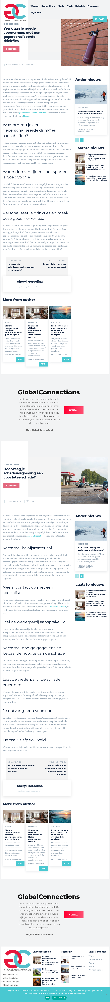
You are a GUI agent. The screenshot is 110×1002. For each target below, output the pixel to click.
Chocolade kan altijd (77, 958)
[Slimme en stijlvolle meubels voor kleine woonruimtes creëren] (37, 312)
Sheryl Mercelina (30, 281)
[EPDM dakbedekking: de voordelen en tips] (37, 972)
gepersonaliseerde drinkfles (32, 113)
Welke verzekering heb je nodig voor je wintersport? (90, 112)
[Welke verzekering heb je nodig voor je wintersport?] (91, 94)
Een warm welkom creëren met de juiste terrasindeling (50, 981)
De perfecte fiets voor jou (77, 967)
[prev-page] (77, 140)
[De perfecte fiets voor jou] (65, 969)
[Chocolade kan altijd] (65, 960)
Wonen (8, 322)
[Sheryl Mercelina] (10, 284)
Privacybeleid (59, 998)
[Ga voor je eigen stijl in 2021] (65, 979)
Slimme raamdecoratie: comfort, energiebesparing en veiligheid (13, 330)
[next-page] (82, 140)
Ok (47, 998)
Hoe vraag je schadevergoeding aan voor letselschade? (21, 267)
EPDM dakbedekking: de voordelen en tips (50, 971)
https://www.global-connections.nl (29, 287)
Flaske (26, 116)
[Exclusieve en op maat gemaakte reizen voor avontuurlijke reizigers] (60, 312)
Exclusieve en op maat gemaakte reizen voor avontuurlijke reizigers (59, 330)
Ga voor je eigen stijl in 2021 (77, 976)
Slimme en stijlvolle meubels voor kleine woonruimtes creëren (96, 167)
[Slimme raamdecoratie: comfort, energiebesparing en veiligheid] (13, 312)
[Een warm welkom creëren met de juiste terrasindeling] (37, 982)
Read (20, 359)
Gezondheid (82, 107)
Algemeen (32, 322)
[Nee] (106, 994)
